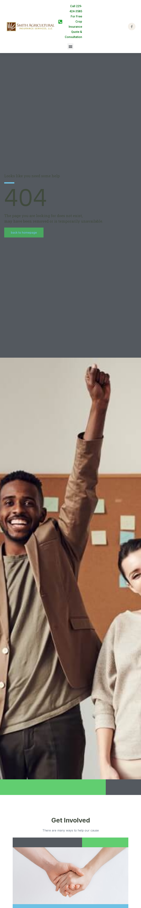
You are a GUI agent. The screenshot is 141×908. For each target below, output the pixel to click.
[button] (70, 46)
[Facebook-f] (131, 26)
